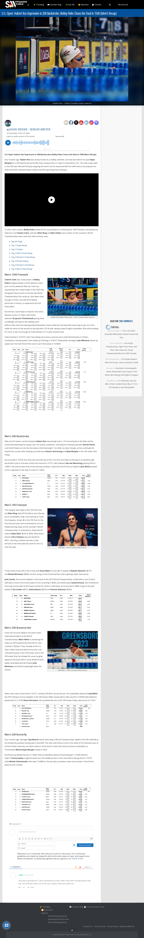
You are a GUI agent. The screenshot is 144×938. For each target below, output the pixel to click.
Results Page (16, 241)
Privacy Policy (112, 926)
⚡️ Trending (38, 4)
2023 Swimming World (57, 922)
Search (96, 907)
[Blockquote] (38, 838)
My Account (123, 4)
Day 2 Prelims (17, 249)
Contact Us (87, 926)
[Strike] (29, 838)
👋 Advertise (83, 4)
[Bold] (19, 838)
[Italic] (22, 838)
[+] (51, 838)
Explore (44, 913)
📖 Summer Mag (54, 4)
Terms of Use (77, 858)
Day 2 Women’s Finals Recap (23, 257)
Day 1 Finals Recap (19, 245)
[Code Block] (41, 838)
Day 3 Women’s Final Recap (22, 265)
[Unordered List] (35, 838)
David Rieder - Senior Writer (29, 129)
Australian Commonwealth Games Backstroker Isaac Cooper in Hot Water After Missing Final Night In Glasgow (121, 371)
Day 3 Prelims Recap (19, 261)
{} (48, 838)
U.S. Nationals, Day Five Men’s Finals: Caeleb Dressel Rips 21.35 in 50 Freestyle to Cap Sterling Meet (121, 384)
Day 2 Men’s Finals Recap (21, 253)
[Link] (44, 838)
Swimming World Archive (58, 919)
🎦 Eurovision (47, 910)
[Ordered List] (32, 838)
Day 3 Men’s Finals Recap (21, 269)
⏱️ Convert (96, 4)
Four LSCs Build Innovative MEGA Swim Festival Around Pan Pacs (121, 334)
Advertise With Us (126, 926)
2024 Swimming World (57, 916)
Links (102, 907)
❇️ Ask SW (70, 4)
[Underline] (26, 838)
